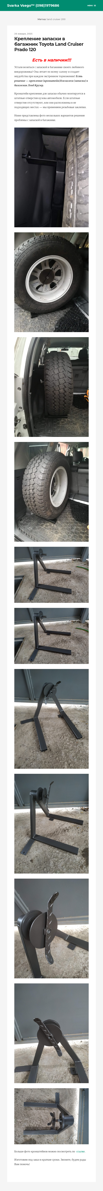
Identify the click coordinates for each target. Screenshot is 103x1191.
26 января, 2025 (23, 33)
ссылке (80, 1151)
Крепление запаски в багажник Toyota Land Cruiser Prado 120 (48, 44)
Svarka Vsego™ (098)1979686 (33, 5)
